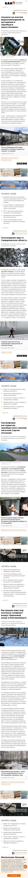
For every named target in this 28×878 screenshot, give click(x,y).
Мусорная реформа (6, 160)
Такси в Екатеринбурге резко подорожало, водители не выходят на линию (14, 221)
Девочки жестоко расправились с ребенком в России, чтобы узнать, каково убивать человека (13, 586)
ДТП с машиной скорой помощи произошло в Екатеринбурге (13, 212)
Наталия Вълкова (21, 12)
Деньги (16, 530)
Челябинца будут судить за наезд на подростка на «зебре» (14, 403)
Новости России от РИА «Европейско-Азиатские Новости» (10, 3)
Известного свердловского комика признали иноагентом (14, 390)
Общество (4, 352)
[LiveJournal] (26, 163)
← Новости (4, 7)
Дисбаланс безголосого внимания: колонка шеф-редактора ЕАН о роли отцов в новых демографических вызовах (15, 200)
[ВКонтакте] (18, 163)
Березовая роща (6, 784)
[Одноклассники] (20, 163)
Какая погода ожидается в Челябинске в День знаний (11, 570)
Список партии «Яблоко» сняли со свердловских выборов (14, 398)
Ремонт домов (22, 530)
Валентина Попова (21, 233)
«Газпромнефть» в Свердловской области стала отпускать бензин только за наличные (13, 206)
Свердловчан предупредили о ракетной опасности (12, 216)
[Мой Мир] (24, 163)
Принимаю (14, 875)
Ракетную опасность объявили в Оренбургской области (13, 407)
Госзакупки (10, 530)
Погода (9, 352)
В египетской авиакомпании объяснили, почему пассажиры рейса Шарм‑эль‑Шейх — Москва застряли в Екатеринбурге (14, 593)
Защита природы (20, 782)
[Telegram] (22, 163)
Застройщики (11, 782)
